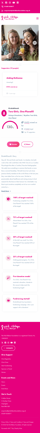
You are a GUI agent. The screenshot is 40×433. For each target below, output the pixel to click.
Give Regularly (6, 359)
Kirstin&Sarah (13, 108)
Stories (3, 372)
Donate (9, 348)
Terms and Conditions (16, 422)
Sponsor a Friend (6, 369)
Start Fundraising (6, 366)
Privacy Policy (5, 422)
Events (3, 385)
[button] (35, 43)
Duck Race (4, 389)
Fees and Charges (28, 422)
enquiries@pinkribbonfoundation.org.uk (17, 11)
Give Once (4, 362)
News (3, 382)
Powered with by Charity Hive (11, 428)
